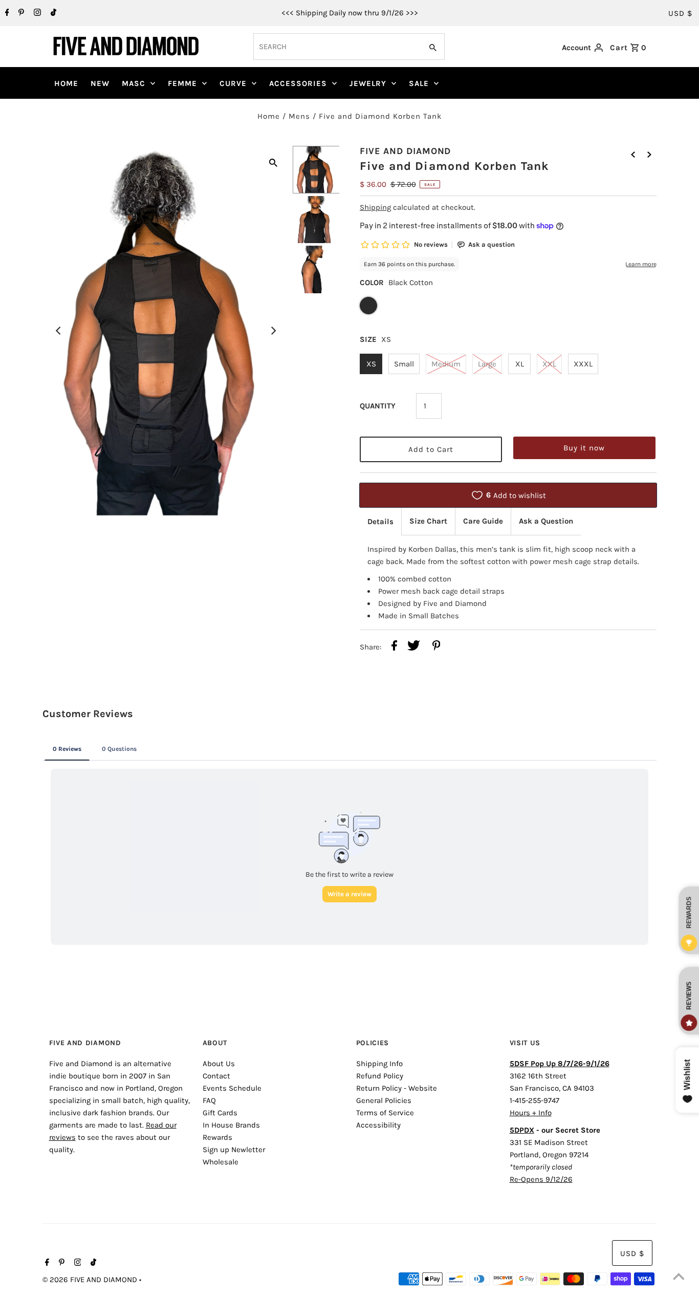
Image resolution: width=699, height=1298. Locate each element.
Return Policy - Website (396, 1088)
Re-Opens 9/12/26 (541, 1179)
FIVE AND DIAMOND (405, 151)
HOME (66, 83)
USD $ (680, 13)
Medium (446, 364)
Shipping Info (379, 1063)
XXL (549, 364)
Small (404, 364)
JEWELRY (368, 83)
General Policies (383, 1100)
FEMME (182, 83)
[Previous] (59, 330)
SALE (419, 83)
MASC (133, 83)
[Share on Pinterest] (436, 647)
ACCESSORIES (298, 83)
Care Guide (483, 521)
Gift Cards (220, 1112)
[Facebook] (6, 13)
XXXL (583, 364)
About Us (219, 1063)
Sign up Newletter (234, 1149)
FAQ (209, 1100)
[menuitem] (66, 83)
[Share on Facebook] (394, 647)
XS (371, 364)
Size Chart (428, 521)
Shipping (375, 207)
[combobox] (337, 46)
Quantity (378, 405)
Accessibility (378, 1125)
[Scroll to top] (678, 1277)
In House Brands (231, 1125)
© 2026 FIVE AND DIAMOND (90, 1279)
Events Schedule (232, 1088)
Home (268, 116)
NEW (100, 83)
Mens (299, 116)
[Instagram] (36, 13)
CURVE (233, 83)
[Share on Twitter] (413, 647)
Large (487, 364)
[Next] (273, 330)
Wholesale (220, 1161)
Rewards (217, 1137)
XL (519, 364)
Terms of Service (385, 1112)
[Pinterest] (20, 13)
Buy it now (584, 447)
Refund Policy (379, 1075)
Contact (216, 1075)
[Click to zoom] (273, 161)
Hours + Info (531, 1112)
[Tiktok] (52, 13)
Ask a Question (546, 521)
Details (380, 521)
